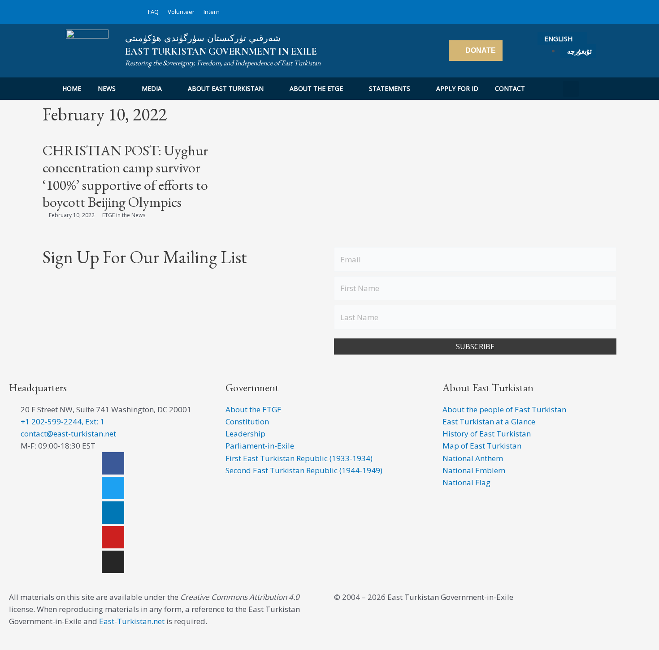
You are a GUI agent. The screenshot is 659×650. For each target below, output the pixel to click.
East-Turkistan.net (132, 621)
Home (71, 88)
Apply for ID (457, 88)
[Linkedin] (113, 512)
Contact (510, 88)
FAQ (153, 12)
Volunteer (181, 12)
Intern (212, 12)
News (107, 88)
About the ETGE (316, 88)
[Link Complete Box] (138, 181)
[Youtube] (113, 537)
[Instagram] (113, 562)
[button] (571, 89)
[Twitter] (113, 488)
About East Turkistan (226, 88)
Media (152, 88)
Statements (389, 88)
